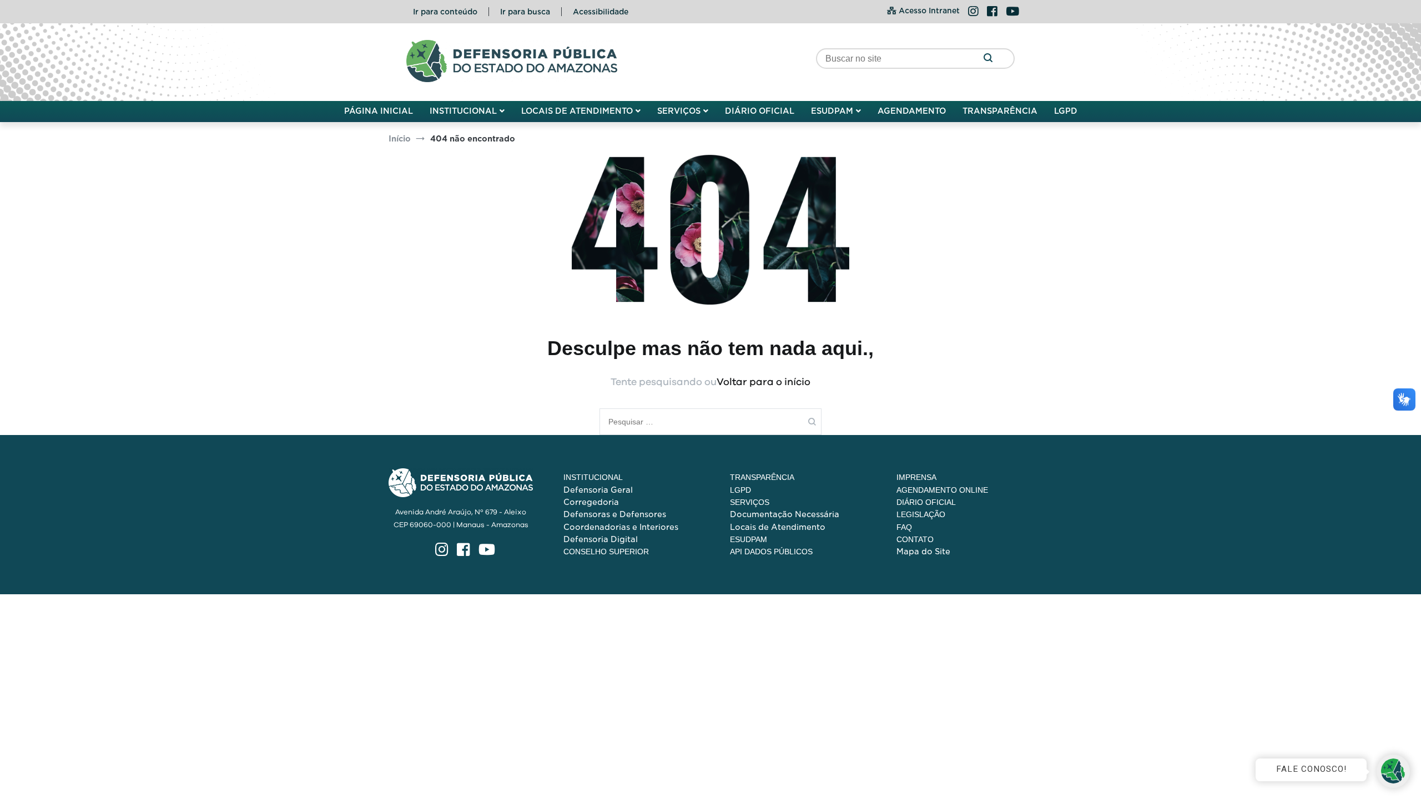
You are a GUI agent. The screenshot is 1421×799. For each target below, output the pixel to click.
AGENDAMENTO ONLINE (942, 490)
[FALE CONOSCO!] (1393, 771)
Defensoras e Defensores (614, 514)
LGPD (1065, 111)
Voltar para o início (763, 382)
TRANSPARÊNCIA (1000, 111)
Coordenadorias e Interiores (620, 527)
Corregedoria (591, 502)
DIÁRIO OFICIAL (759, 111)
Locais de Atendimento (777, 527)
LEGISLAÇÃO (920, 514)
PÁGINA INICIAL (378, 111)
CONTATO (915, 539)
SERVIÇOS (679, 111)
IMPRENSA (916, 477)
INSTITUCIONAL (463, 111)
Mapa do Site (923, 551)
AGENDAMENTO (912, 111)
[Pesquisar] (987, 58)
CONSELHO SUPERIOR (606, 551)
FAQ (904, 527)
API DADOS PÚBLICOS (771, 551)
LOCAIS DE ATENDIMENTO (577, 111)
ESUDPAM (832, 111)
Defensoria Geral (598, 490)
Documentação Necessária (784, 514)
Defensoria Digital (600, 539)
